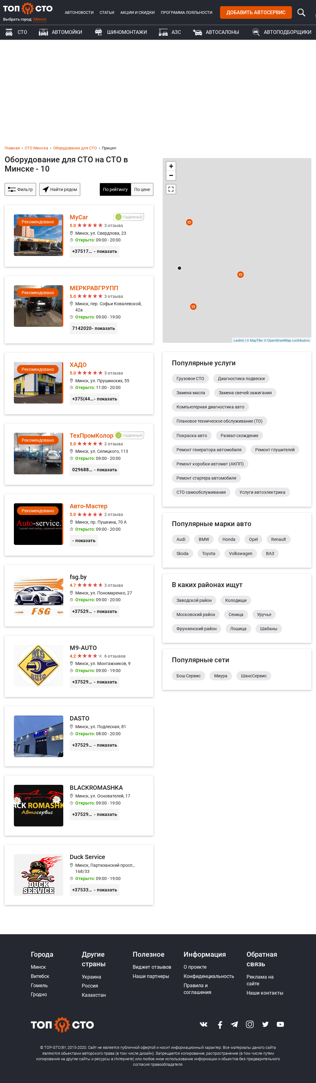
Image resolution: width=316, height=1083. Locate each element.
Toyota (208, 553)
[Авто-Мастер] (79, 525)
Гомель (39, 985)
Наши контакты (265, 993)
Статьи (107, 12)
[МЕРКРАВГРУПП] (79, 309)
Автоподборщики (287, 32)
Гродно (39, 994)
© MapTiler (255, 340)
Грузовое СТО (190, 378)
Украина (91, 977)
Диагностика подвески (241, 378)
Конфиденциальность (209, 976)
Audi (181, 539)
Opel (253, 539)
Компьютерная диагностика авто (210, 406)
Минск (40, 19)
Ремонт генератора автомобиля (209, 449)
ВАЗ (270, 553)
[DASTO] (79, 736)
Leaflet (239, 340)
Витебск (40, 976)
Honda (228, 539)
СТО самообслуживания (201, 492)
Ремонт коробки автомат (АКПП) (210, 463)
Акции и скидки (137, 12)
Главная (12, 148)
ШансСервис (254, 675)
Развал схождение (239, 435)
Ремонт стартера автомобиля (206, 478)
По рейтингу (115, 189)
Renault (278, 539)
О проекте (195, 967)
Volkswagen (240, 553)
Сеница (236, 614)
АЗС (176, 32)
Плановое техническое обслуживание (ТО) (220, 421)
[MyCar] (79, 236)
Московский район (196, 614)
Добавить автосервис (256, 12)
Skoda (183, 553)
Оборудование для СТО (75, 148)
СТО (22, 32)
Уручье (264, 614)
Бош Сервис (189, 675)
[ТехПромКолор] (79, 454)
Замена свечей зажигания (245, 392)
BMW (204, 539)
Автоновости (79, 12)
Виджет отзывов (152, 967)
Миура (220, 675)
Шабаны (268, 628)
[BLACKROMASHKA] (79, 806)
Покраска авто (192, 435)
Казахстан (94, 995)
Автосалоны (222, 32)
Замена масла (191, 392)
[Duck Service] (79, 875)
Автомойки (67, 32)
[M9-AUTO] (79, 666)
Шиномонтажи (127, 32)
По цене (142, 189)
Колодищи (236, 600)
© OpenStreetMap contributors (287, 340)
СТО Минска (36, 148)
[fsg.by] (79, 596)
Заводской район (194, 600)
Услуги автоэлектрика (262, 492)
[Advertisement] (158, 86)
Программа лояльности (186, 12)
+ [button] (171, 166)
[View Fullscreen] (171, 189)
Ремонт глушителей (275, 449)
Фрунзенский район (197, 628)
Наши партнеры (151, 976)
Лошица (238, 628)
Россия (90, 986)
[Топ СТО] (27, 8)
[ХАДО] (79, 383)
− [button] (171, 175)
